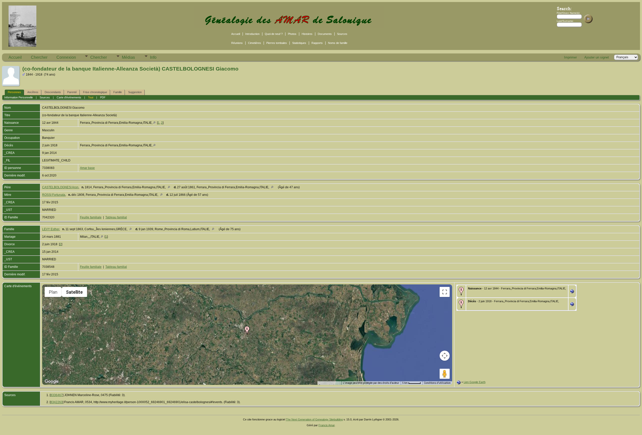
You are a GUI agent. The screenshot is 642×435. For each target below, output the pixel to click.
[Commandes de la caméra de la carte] (445, 356)
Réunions (237, 42)
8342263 (56, 402)
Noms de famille (337, 42)
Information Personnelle (18, 97)
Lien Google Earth (475, 382)
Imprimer (570, 57)
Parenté (72, 92)
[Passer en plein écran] (445, 292)
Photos (292, 33)
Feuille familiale (91, 217)
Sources (342, 33)
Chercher (39, 57)
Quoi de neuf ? (274, 33)
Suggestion (135, 92)
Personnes (14, 92)
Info (153, 57)
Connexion (66, 57)
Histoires (307, 33)
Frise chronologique (95, 92)
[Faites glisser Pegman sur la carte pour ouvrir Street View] (445, 374)
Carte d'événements (69, 97)
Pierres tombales (276, 42)
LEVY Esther (50, 229)
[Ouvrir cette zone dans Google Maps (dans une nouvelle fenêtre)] (51, 381)
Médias (128, 57)
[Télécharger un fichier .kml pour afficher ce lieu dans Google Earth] (572, 292)
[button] (247, 330)
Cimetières (254, 42)
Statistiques (299, 42)
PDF (103, 97)
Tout (90, 97)
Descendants (53, 92)
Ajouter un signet (596, 57)
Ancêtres (32, 92)
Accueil (235, 33)
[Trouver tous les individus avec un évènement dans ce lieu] (154, 123)
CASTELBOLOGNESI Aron (60, 187)
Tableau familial (116, 217)
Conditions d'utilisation (437, 383)
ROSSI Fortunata (53, 195)
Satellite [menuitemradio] (74, 292)
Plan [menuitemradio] (53, 292)
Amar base (87, 168)
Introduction (252, 33)
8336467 (56, 395)
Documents (325, 33)
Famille (117, 92)
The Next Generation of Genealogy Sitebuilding (314, 419)
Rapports (317, 42)
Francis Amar (326, 425)
